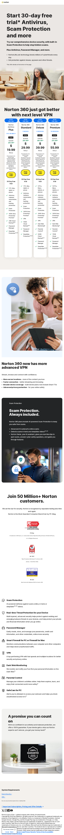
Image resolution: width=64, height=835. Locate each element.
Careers (18, 832)
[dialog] (9, 831)
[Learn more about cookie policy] (15, 830)
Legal (23, 832)
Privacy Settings (17, 834)
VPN (3, 797)
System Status (6, 834)
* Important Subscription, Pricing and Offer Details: (22, 807)
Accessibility (49, 832)
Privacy (27, 832)
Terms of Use (40, 832)
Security (33, 832)
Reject (11, 832)
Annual (10, 137)
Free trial (11, 174)
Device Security (6, 794)
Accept (7, 832)
